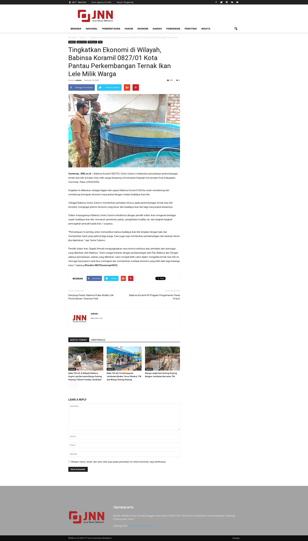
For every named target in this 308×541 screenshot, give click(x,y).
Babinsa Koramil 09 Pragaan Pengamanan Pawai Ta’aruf (154, 297)
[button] (236, 29)
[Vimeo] (226, 2)
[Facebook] (216, 2)
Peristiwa (191, 28)
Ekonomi (142, 28)
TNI (100, 42)
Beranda (76, 28)
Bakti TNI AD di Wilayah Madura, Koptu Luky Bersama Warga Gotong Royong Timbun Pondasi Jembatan (85, 376)
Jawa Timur (81, 42)
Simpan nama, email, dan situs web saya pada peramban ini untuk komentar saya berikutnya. (118, 461)
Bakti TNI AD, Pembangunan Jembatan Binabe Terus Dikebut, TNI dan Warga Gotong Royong (124, 376)
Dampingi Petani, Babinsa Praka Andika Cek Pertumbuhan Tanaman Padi (91, 297)
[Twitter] (221, 2)
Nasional (92, 28)
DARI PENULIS (98, 340)
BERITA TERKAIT (78, 340)
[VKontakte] (232, 2)
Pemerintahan (111, 28)
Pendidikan (173, 28)
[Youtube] (237, 2)
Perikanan (92, 42)
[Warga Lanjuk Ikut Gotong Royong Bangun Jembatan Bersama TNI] (162, 359)
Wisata (205, 28)
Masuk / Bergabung (125, 2)
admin (78, 80)
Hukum (129, 28)
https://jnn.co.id (96, 318)
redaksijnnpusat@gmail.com (143, 525)
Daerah (157, 28)
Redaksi (236, 538)
